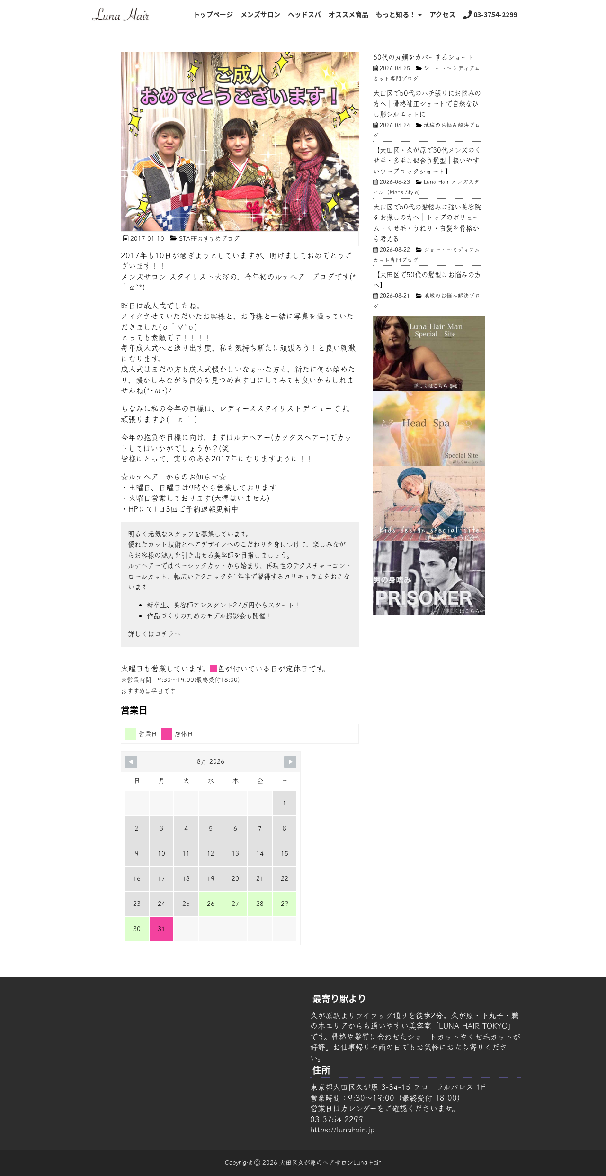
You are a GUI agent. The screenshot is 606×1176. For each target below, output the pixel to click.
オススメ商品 (348, 14)
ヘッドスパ (304, 14)
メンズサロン (260, 14)
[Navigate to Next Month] (290, 762)
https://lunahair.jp (342, 1129)
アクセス (442, 14)
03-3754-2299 (494, 14)
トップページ (213, 14)
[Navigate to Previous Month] (131, 762)
